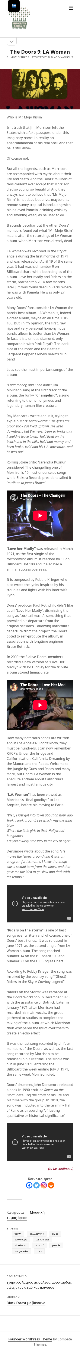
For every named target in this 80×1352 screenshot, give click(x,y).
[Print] (51, 1185)
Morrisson (20, 1245)
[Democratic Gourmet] (19, 29)
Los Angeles (42, 1239)
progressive (22, 1251)
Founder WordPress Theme (30, 1339)
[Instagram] (44, 1185)
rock (39, 1251)
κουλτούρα (21, 1239)
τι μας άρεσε (17, 1217)
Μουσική (37, 1212)
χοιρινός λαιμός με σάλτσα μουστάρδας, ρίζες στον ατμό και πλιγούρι (40, 1285)
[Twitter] (36, 1185)
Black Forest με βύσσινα (26, 1303)
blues (55, 1233)
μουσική (39, 1245)
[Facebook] (29, 1185)
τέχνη (18, 1233)
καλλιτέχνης (36, 1233)
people (56, 1245)
